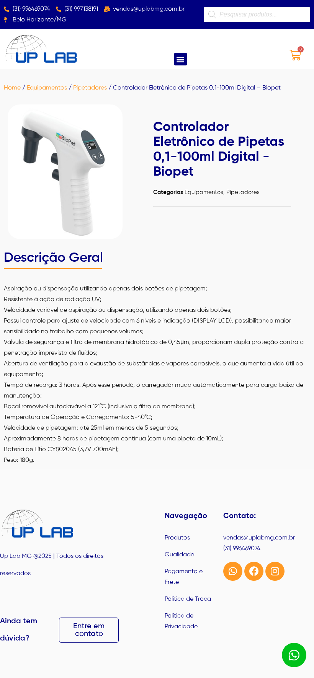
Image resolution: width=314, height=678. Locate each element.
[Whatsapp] (232, 571)
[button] (180, 59)
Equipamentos (47, 88)
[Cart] (295, 54)
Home (12, 88)
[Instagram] (275, 571)
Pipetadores (90, 88)
